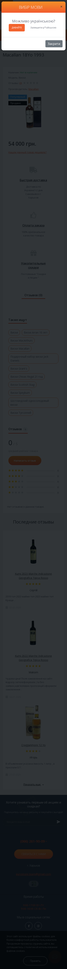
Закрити (54, 44)
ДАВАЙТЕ (17, 27)
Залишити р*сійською (43, 27)
